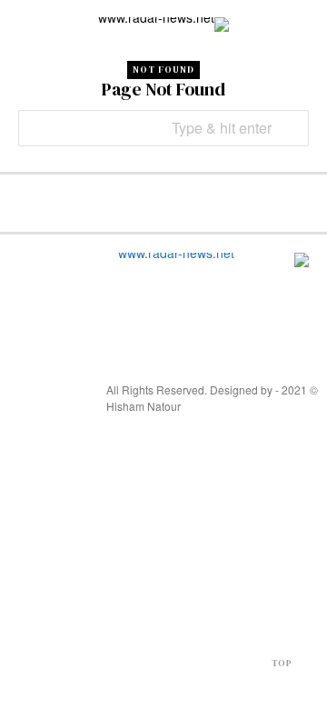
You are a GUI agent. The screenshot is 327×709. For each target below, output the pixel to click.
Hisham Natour (143, 406)
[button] (290, 128)
